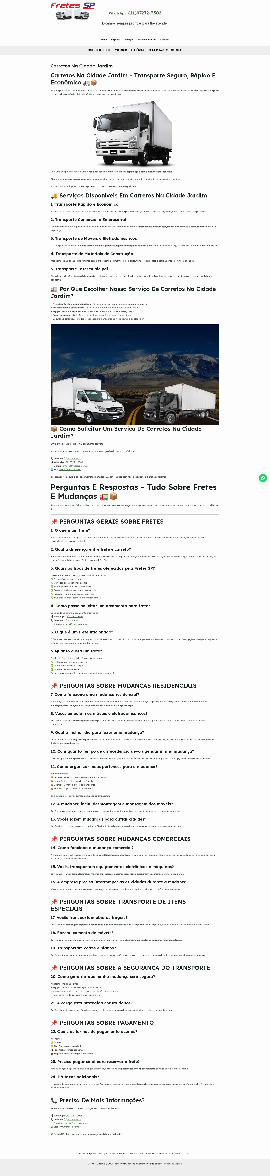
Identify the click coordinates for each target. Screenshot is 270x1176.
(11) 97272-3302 (72, 458)
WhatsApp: (135, 13)
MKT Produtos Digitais (170, 1163)
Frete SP (150, 1153)
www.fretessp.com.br (70, 469)
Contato (186, 1153)
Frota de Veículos (119, 1153)
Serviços (103, 1153)
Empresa (91, 1153)
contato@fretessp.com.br (74, 465)
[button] (263, 478)
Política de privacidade (168, 1153)
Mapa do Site (136, 1153)
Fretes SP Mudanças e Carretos (69, 23)
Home (82, 1153)
